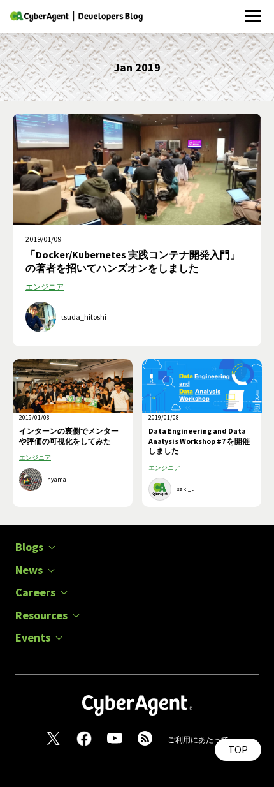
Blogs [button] (29, 547)
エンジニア (44, 286)
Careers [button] (35, 592)
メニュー (253, 9)
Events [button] (32, 638)
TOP (238, 749)
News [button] (29, 570)
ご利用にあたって (198, 739)
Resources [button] (41, 615)
